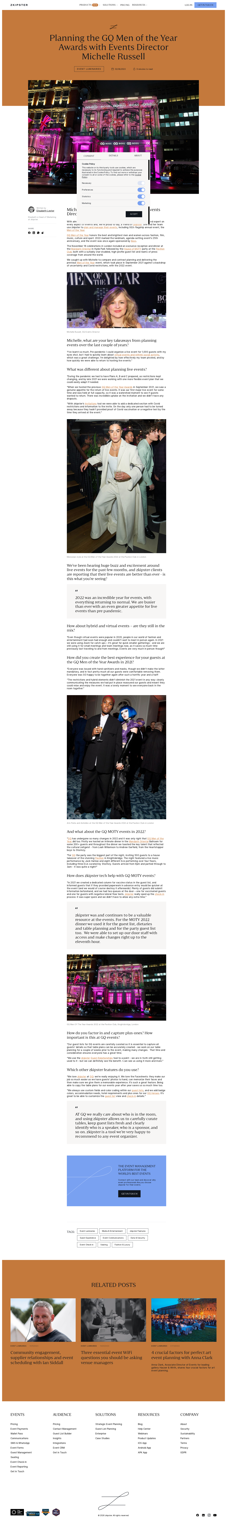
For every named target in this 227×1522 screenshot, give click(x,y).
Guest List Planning (105, 1429)
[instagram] (209, 1515)
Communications (19, 1438)
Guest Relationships (102, 1058)
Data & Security (138, 1238)
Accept (134, 214)
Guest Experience (88, 1238)
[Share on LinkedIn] (34, 233)
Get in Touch (17, 1471)
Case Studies (102, 1438)
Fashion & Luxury (122, 1245)
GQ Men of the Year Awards (117, 387)
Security (184, 1429)
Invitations (91, 403)
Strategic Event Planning (108, 1424)
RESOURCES (138, 5)
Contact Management (64, 1429)
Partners (184, 1438)
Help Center (144, 1429)
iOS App (142, 1443)
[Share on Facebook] (29, 233)
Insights (57, 1438)
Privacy (184, 1447)
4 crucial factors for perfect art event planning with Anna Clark (182, 1355)
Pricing (14, 1424)
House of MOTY (132, 249)
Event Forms (17, 1447)
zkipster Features (138, 1231)
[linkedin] (203, 1515)
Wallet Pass (17, 1433)
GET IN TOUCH (205, 5)
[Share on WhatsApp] (38, 233)
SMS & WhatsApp (20, 1443)
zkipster (137, 224)
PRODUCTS (88, 5)
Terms (183, 1443)
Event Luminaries (89, 69)
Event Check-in (87, 1245)
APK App (142, 1452)
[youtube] (214, 1515)
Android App (144, 1447)
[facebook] (197, 1515)
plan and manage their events (100, 227)
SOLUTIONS (109, 5)
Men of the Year (75, 230)
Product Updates (147, 1438)
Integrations (59, 1443)
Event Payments (19, 1429)
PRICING (125, 5)
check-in (159, 894)
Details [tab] (113, 155)
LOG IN (188, 5)
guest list (110, 1096)
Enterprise (100, 1433)
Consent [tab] (89, 156)
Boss (133, 241)
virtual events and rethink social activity (136, 354)
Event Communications (113, 1238)
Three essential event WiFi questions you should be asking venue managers (111, 1357)
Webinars (143, 1433)
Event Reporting (19, 1466)
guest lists (137, 1090)
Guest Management (21, 1452)
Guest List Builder (62, 1433)
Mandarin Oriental (81, 249)
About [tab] (138, 155)
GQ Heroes (153, 1093)
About (183, 1424)
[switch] (141, 190)
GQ (69, 838)
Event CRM (59, 1447)
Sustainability (187, 1433)
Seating (103, 1245)
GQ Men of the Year (78, 235)
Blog (140, 1424)
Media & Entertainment (112, 1231)
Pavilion (99, 858)
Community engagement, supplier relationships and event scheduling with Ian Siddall (42, 1357)
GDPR (183, 1452)
